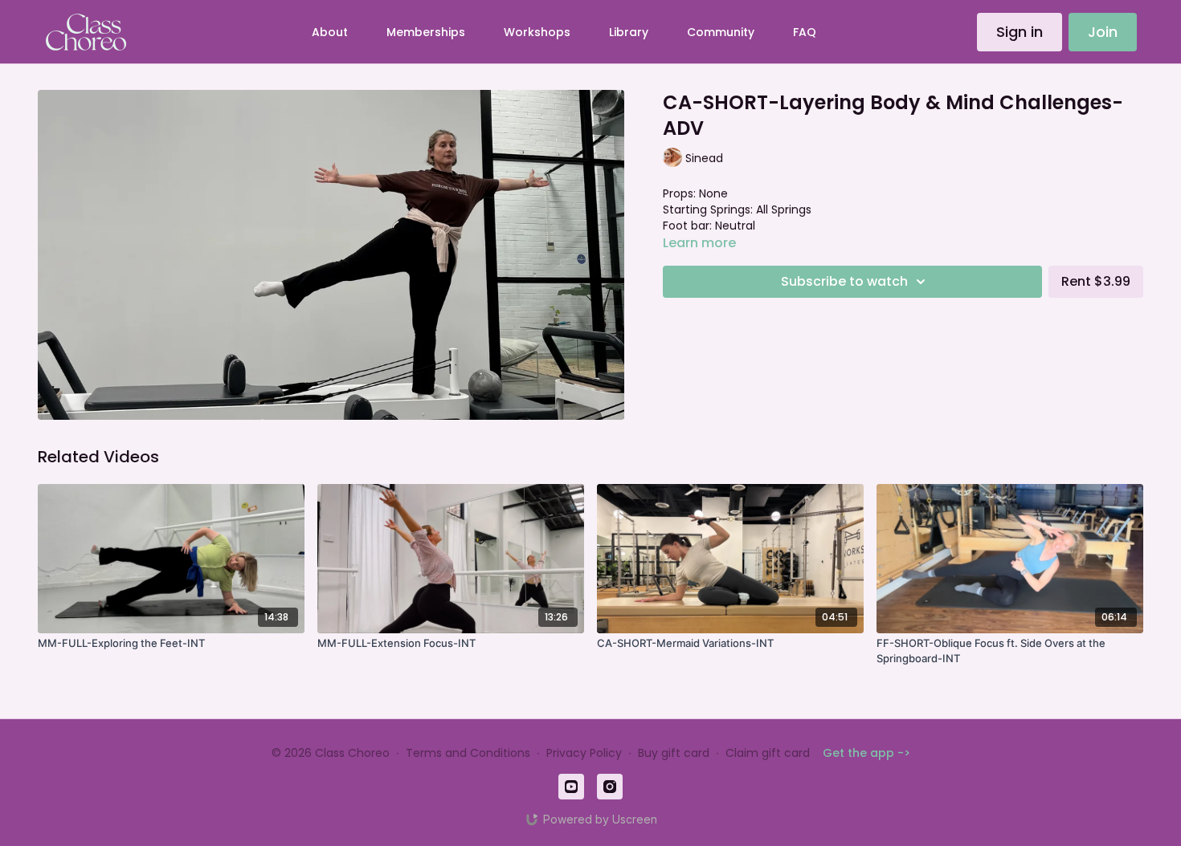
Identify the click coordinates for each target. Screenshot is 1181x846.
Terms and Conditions (468, 753)
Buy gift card (673, 753)
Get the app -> (866, 753)
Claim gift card (767, 753)
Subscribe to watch (844, 281)
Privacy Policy (584, 753)
